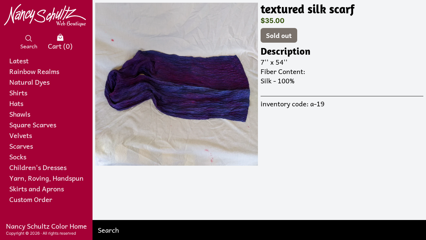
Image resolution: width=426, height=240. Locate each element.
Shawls (19, 114)
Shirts (18, 92)
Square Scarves (32, 124)
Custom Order (30, 199)
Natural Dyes (29, 82)
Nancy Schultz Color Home (46, 226)
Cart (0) (60, 46)
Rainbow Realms (34, 71)
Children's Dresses (38, 167)
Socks (17, 156)
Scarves (21, 146)
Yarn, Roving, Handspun (46, 178)
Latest (19, 60)
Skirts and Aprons (36, 188)
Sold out (279, 35)
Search (28, 46)
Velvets (20, 135)
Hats (16, 103)
